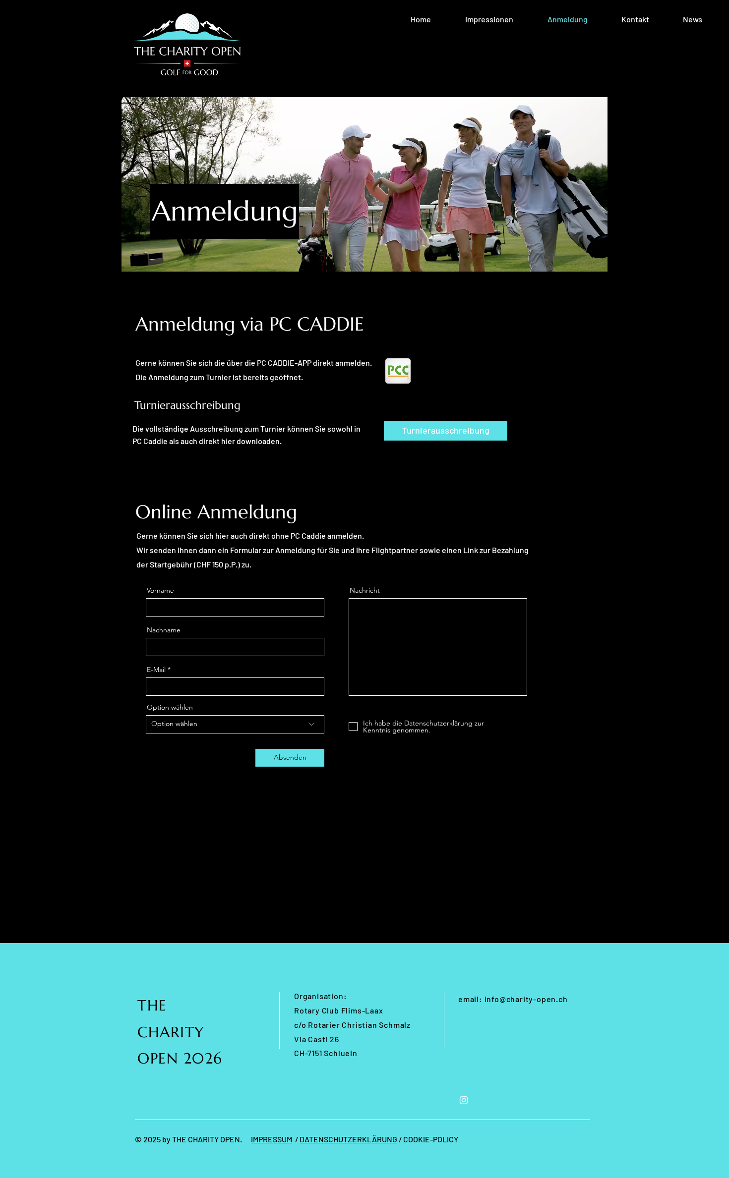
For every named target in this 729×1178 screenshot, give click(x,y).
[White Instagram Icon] (463, 1100)
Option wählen (170, 707)
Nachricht (365, 590)
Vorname (160, 590)
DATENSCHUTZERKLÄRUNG (348, 1139)
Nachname (164, 629)
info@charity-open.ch (526, 999)
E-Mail (156, 669)
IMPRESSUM (271, 1139)
